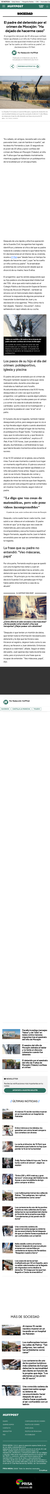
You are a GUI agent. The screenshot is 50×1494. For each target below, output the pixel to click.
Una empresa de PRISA (25, 1482)
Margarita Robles (28, 2)
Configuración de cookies (35, 1421)
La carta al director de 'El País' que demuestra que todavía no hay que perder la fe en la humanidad (30, 1146)
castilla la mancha (21, 709)
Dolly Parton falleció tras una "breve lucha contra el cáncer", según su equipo (31, 1162)
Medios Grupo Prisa (25, 1487)
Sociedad (25, 14)
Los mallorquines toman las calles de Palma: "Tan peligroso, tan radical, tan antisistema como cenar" (31, 1195)
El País (14, 257)
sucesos (5, 709)
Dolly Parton (16, 2)
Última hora (41, 6)
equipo (5, 1421)
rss (4, 1434)
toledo (37, 709)
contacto (6, 1428)
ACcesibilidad (30, 1434)
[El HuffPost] (15, 6)
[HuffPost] (11, 1414)
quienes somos (8, 1424)
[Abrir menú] (3, 6)
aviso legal (29, 1428)
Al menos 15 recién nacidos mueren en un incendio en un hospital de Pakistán (31, 1114)
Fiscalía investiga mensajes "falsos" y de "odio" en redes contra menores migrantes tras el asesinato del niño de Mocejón (34, 1035)
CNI (37, 2)
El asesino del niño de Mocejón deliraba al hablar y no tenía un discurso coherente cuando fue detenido (34, 1050)
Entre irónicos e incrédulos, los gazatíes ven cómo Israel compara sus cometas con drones (30, 1130)
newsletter (7, 1431)
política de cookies (32, 1424)
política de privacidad (33, 1431)
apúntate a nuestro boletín (25, 1090)
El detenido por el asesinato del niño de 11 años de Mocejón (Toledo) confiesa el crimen (35, 1064)
